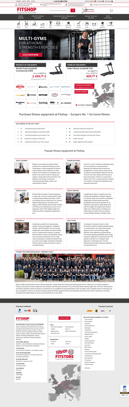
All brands (87, 368)
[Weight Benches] (73, 198)
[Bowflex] (43, 87)
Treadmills (20, 220)
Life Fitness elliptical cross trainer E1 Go (37, 135)
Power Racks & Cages (90, 351)
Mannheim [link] (37, 334)
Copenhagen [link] (19, 374)
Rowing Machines (73, 161)
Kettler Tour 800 (78, 138)
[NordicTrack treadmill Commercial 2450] (56, 69)
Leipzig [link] (28, 334)
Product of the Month (26, 65)
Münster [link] (18, 335)
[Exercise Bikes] (22, 198)
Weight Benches (73, 191)
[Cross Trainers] (22, 168)
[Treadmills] (22, 228)
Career (28, 1)
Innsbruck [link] (21, 350)
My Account (108, 1)
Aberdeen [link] (18, 344)
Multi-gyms (71, 220)
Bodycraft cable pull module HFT (83, 128)
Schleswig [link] (26, 337)
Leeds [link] (23, 344)
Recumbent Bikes (89, 343)
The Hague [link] (33, 355)
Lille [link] (17, 370)
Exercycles (87, 345)
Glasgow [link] (18, 346)
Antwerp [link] (18, 365)
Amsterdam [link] (19, 355)
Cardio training (21, 17)
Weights (87, 338)
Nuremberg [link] (24, 335)
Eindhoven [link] (39, 355)
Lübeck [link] (32, 334)
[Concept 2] (66, 87)
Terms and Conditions (56, 327)
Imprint (24, 1)
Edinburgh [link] (41, 344)
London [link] (23, 346)
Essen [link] (29, 330)
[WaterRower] (54, 103)
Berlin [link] (27, 326)
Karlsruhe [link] (35, 332)
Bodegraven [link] (26, 355)
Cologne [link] (23, 334)
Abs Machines (88, 356)
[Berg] (20, 87)
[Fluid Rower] (20, 95)
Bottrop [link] (18, 328)
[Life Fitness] (54, 95)
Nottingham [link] (36, 346)
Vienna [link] (41, 350)
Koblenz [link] (18, 334)
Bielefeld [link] (32, 326)
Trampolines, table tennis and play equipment (64, 17)
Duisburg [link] (24, 330)
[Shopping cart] (112, 10)
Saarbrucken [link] (19, 337)
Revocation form (55, 333)
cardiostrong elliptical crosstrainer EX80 (37, 132)
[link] (94, 95)
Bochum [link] (37, 326)
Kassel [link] (40, 332)
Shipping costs (55, 331)
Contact (33, 1)
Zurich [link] (30, 361)
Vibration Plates (89, 364)
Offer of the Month (76, 65)
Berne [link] (21, 361)
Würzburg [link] (18, 339)
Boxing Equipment (90, 341)
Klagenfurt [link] (28, 350)
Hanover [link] (24, 332)
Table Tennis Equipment (91, 332)
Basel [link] (17, 361)
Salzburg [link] (36, 350)
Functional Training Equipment (93, 354)
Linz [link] (32, 350)
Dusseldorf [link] (19, 330)
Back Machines (89, 358)
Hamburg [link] (18, 332)
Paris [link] (20, 370)
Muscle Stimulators (90, 362)
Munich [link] (43, 334)
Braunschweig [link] (24, 328)
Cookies (53, 329)
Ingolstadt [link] (29, 332)
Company (18, 1)
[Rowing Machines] (73, 168)
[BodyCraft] (31, 87)
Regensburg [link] (31, 335)
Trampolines (88, 330)
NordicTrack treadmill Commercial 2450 (26, 69)
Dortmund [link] (36, 328)
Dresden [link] (42, 328)
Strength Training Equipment (38, 17)
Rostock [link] (37, 335)
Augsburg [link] (23, 326)
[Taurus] (43, 103)
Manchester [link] (29, 346)
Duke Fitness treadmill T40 (80, 68)
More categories (107, 17)
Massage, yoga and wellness (91, 17)
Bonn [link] (41, 326)
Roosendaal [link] (19, 356)
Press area (68, 341)
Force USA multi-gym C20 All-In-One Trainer (86, 135)
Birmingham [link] (28, 344)
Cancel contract (64, 318)
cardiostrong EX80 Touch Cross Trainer (37, 142)
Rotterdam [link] (26, 356)
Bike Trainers (88, 347)
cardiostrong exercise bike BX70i (35, 128)
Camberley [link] (35, 344)
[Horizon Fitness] (31, 95)
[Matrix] (66, 95)
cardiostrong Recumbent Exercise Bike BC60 (87, 132)
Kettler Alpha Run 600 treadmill (83, 142)
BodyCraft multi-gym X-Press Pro (35, 138)
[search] (73, 10)
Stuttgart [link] (31, 337)
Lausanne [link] (26, 361)
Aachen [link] (18, 326)
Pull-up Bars (88, 360)
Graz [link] (17, 350)
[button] (19, 44)
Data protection (69, 327)
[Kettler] (43, 95)
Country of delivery (89, 1)
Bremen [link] (31, 328)
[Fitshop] (26, 10)
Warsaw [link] (18, 379)
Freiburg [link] (39, 330)
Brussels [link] (23, 365)
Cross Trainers (21, 161)
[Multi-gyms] (73, 228)
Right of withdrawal (70, 331)
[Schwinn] (31, 103)
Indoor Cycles (88, 336)
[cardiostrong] (54, 87)
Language (99, 1)
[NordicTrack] (20, 103)
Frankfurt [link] (34, 330)
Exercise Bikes (21, 191)
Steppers (87, 349)
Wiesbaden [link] (38, 337)
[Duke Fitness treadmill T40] (107, 69)
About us (67, 329)
